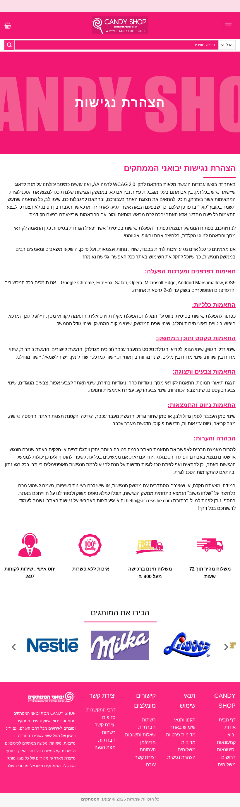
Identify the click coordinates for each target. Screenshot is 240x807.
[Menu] (228, 25)
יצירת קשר (145, 757)
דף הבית (227, 719)
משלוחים (227, 764)
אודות (230, 727)
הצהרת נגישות (181, 757)
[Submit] (9, 45)
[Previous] (225, 647)
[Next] (14, 647)
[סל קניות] (7, 25)
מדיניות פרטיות (181, 734)
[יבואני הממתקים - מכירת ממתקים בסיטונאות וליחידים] (120, 25)
